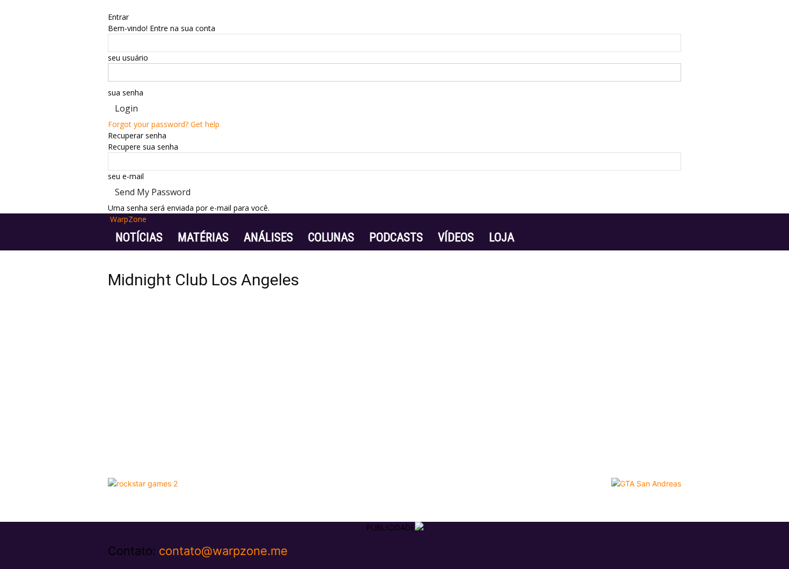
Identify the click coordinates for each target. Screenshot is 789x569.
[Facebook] (112, 563)
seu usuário (128, 58)
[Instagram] (120, 563)
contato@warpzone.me (223, 551)
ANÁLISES (268, 237)
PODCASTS (396, 237)
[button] (668, 227)
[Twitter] (128, 563)
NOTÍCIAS (139, 237)
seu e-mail (126, 176)
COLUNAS (331, 237)
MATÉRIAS (203, 237)
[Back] (111, 6)
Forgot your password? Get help (164, 124)
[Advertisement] (394, 392)
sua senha (125, 92)
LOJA (501, 237)
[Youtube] (135, 563)
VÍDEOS (456, 237)
